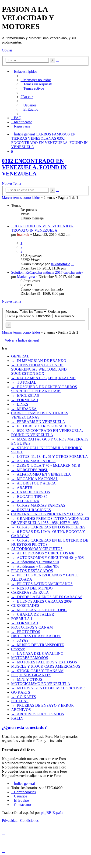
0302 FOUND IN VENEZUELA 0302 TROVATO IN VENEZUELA (42, 228)
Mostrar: (12, 311)
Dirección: (44, 316)
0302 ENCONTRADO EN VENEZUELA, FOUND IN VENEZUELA (34, 167)
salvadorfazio (60, 264)
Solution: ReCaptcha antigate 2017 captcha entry (47, 272)
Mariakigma (26, 277)
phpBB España (52, 813)
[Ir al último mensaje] (72, 264)
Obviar (7, 50)
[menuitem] (36, 80)
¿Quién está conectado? (24, 727)
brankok (23, 234)
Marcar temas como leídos (21, 198)
